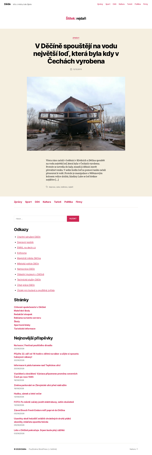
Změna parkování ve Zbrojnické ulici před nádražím (40, 385)
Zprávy (100, 4)
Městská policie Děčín (28, 263)
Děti (114, 4)
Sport (108, 4)
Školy (17, 321)
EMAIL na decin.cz (26, 247)
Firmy (145, 4)
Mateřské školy (22, 310)
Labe (58, 187)
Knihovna (22, 253)
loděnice (64, 187)
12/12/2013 (77, 69)
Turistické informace (24, 328)
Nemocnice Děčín (26, 269)
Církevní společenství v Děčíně (30, 307)
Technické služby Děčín (29, 279)
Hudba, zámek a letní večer (28, 393)
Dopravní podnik (25, 242)
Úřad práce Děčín (26, 285)
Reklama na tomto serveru (27, 318)
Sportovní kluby (22, 325)
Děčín (7, 4)
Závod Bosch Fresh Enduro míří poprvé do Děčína (39, 410)
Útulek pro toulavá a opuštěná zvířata (36, 290)
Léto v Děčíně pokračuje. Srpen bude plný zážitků (39, 430)
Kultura (121, 4)
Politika (138, 4)
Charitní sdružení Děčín (29, 237)
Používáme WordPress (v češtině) (43, 449)
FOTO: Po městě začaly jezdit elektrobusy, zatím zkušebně (44, 402)
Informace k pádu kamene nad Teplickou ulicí (37, 365)
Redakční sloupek (23, 314)
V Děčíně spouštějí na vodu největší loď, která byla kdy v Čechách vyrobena (76, 53)
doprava (52, 187)
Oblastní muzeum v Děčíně (30, 274)
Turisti (129, 4)
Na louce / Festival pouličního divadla (33, 345)
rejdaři (70, 187)
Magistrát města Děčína (29, 258)
